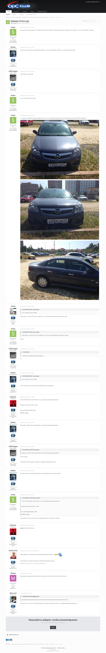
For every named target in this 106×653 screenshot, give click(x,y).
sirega (21, 528)
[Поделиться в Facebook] (7, 640)
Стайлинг (27, 23)
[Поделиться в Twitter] (9, 640)
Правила (14, 14)
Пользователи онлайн (31, 14)
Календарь (21, 14)
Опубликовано (27, 27)
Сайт (9, 11)
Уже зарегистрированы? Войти (92, 1)
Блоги (32, 11)
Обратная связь (61, 648)
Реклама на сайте (42, 11)
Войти (53, 627)
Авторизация (86, 20)
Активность (16, 11)
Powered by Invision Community (53, 650)
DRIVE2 (13, 417)
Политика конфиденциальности (48, 648)
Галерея (25, 11)
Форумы (8, 14)
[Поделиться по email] (11, 640)
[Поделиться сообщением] (98, 27)
